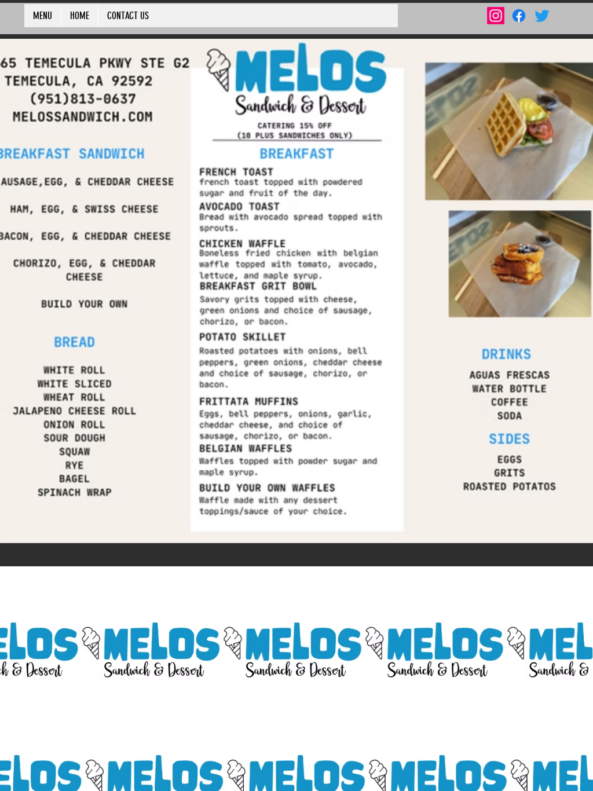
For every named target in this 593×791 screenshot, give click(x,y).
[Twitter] (542, 15)
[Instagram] (495, 15)
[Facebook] (519, 15)
